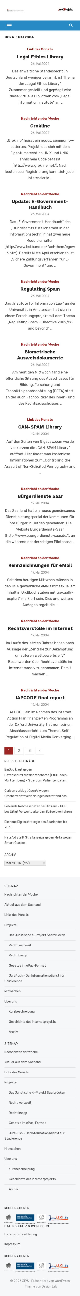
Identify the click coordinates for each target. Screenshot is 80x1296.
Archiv (13, 1032)
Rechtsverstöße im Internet (40, 628)
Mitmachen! (12, 991)
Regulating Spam (40, 289)
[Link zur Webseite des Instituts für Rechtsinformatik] (25, 1221)
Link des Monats (40, 49)
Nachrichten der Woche (40, 119)
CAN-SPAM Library (40, 427)
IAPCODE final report (40, 697)
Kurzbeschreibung (22, 1011)
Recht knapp (18, 955)
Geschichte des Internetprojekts (32, 1022)
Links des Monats (16, 915)
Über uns (10, 1001)
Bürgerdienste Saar (40, 496)
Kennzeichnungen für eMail (40, 565)
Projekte (10, 925)
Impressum (12, 1244)
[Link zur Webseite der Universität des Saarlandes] (8, 1220)
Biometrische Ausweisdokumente (40, 354)
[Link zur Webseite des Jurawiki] (58, 1221)
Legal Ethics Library (40, 56)
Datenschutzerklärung (20, 1234)
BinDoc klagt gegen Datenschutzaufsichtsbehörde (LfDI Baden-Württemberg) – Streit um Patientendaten (36, 775)
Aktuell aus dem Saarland (22, 905)
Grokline (40, 126)
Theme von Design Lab (41, 1286)
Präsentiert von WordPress (50, 1281)
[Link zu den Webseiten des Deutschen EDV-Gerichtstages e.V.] (41, 1220)
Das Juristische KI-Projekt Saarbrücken (37, 935)
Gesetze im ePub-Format (27, 966)
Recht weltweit (20, 945)
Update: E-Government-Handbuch (40, 204)
